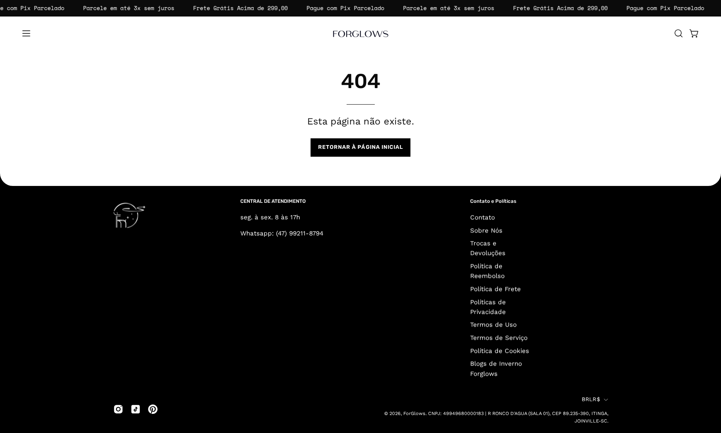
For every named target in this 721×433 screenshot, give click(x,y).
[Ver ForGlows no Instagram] (118, 409)
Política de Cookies (499, 350)
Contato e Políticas (493, 201)
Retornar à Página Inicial (360, 147)
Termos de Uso (493, 324)
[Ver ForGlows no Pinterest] (152, 409)
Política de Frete (495, 288)
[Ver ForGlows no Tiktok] (135, 409)
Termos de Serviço (499, 337)
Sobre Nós (486, 230)
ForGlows (414, 414)
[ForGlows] (360, 33)
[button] (678, 33)
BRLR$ (591, 399)
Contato (482, 217)
